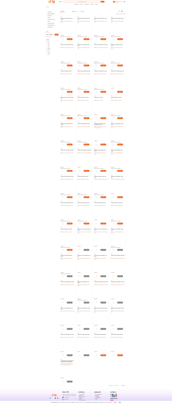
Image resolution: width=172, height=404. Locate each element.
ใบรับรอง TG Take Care (82, 400)
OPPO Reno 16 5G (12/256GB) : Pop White (67, 44)
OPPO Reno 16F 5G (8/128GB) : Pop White (67, 176)
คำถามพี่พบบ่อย (97, 395)
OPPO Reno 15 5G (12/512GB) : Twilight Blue (118, 255)
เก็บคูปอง (96, 4)
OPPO (61, 43)
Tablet (49, 21)
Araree (49, 45)
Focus (48, 51)
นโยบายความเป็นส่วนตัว (98, 394)
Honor (48, 54)
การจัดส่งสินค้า (97, 396)
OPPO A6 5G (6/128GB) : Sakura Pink (100, 202)
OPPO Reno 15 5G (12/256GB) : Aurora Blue (117, 281)
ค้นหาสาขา (92, 4)
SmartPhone (50, 15)
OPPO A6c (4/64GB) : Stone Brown (116, 97)
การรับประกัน (81, 397)
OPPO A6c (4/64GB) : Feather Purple (66, 229)
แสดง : (81, 11)
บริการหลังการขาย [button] (86, 4)
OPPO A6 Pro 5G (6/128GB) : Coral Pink (83, 202)
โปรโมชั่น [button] (81, 4)
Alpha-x (49, 42)
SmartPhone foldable (51, 25)
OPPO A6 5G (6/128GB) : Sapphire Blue (83, 334)
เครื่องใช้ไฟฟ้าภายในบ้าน (51, 19)
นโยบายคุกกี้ (88, 402)
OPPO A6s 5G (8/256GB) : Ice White (83, 176)
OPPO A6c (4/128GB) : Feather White (117, 202)
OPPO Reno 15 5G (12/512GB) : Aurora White (67, 281)
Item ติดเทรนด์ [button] (76, 4)
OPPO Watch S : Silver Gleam (98, 97)
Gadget (49, 17)
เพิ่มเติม (120, 402)
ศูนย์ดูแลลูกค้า (81, 395)
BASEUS (49, 48)
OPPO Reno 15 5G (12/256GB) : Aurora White (101, 281)
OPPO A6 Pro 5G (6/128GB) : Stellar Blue (67, 202)
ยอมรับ (115, 402)
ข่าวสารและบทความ (82, 394)
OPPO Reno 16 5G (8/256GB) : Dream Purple (101, 44)
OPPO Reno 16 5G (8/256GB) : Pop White (84, 123)
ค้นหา (102, 1)
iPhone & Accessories (51, 23)
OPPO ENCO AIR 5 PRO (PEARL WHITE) (100, 334)
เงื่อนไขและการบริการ (82, 396)
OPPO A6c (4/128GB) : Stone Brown (83, 97)
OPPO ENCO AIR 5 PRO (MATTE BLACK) (117, 334)
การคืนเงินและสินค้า (98, 397)
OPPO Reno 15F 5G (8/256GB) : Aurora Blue (67, 334)
